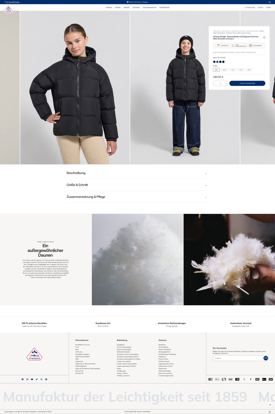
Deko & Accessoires (165, 373)
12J (232, 70)
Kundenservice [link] (103, 323)
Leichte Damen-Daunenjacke (127, 364)
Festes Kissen (163, 359)
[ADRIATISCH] (217, 62)
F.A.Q (77, 347)
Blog (76, 349)
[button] (108, 7)
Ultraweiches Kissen (166, 366)
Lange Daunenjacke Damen (126, 366)
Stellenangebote (81, 366)
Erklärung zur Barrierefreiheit (85, 364)
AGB (77, 359)
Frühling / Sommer (123, 376)
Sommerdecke (163, 347)
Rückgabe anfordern (82, 354)
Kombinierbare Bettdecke (167, 354)
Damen (118, 7)
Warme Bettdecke (165, 349)
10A (224, 70)
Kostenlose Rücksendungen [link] (172, 323)
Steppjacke (121, 345)
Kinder (126, 7)
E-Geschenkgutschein (166, 376)
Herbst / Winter (122, 373)
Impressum (79, 361)
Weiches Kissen (164, 361)
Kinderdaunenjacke (252, 31)
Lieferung (78, 352)
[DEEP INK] (220, 62)
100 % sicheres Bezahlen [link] (34, 323)
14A (240, 70)
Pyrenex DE (79, 373)
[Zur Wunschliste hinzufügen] (264, 37)
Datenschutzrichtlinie (82, 357)
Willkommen (217, 31)
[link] (137, 259)
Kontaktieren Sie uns (82, 345)
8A (216, 70)
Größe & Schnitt (77, 184)
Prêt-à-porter (226, 31)
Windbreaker (121, 371)
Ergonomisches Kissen (166, 364)
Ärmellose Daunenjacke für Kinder (128, 359)
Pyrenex (127, 411)
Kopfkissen (162, 357)
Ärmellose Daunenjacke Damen (127, 357)
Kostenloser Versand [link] (240, 323)
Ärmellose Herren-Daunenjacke (128, 354)
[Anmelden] (266, 358)
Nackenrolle (163, 369)
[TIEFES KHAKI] (223, 62)
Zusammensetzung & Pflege (86, 196)
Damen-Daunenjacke (124, 349)
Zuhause (136, 7)
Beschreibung (76, 172)
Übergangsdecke (164, 352)
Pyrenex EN (79, 371)
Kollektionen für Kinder (238, 31)
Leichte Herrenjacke (124, 361)
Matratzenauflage (165, 371)
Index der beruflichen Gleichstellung (87, 369)
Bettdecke (162, 345)
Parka (119, 369)
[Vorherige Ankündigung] (85, 2)
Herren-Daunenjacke (124, 347)
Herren (109, 7)
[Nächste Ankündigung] (190, 2)
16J (249, 70)
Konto (260, 7)
